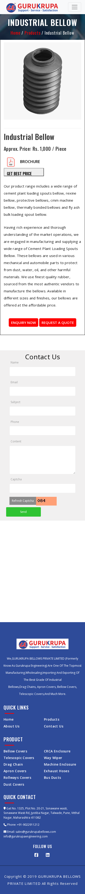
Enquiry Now (23, 322)
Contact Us (53, 726)
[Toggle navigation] (74, 7)
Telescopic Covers (19, 757)
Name (15, 362)
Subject (15, 402)
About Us (11, 726)
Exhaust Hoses (56, 771)
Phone (15, 422)
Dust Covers (14, 784)
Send (23, 512)
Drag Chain (13, 764)
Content (16, 441)
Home (16, 33)
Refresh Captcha (23, 501)
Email (14, 382)
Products (32, 33)
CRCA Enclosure (57, 751)
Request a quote (58, 322)
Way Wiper (53, 757)
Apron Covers (15, 771)
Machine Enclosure (60, 764)
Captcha (16, 479)
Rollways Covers (17, 777)
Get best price (19, 173)
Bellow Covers (15, 751)
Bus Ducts (52, 777)
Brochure (30, 161)
